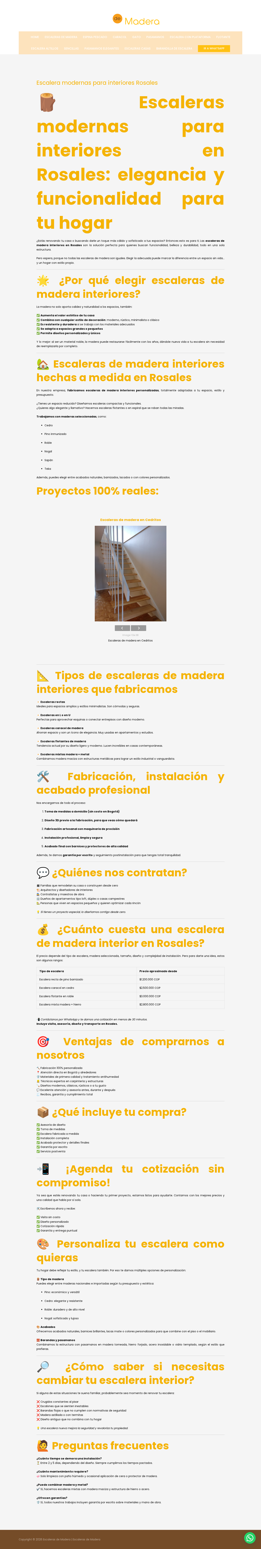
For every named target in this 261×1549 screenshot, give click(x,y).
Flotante (223, 37)
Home (35, 37)
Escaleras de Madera (61, 37)
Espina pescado (95, 37)
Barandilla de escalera (174, 48)
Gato (136, 37)
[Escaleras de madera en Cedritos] (130, 573)
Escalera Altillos (44, 48)
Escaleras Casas (138, 48)
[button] (214, 48)
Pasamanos (155, 37)
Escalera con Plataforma (190, 37)
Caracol (119, 37)
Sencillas (71, 48)
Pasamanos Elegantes (101, 48)
